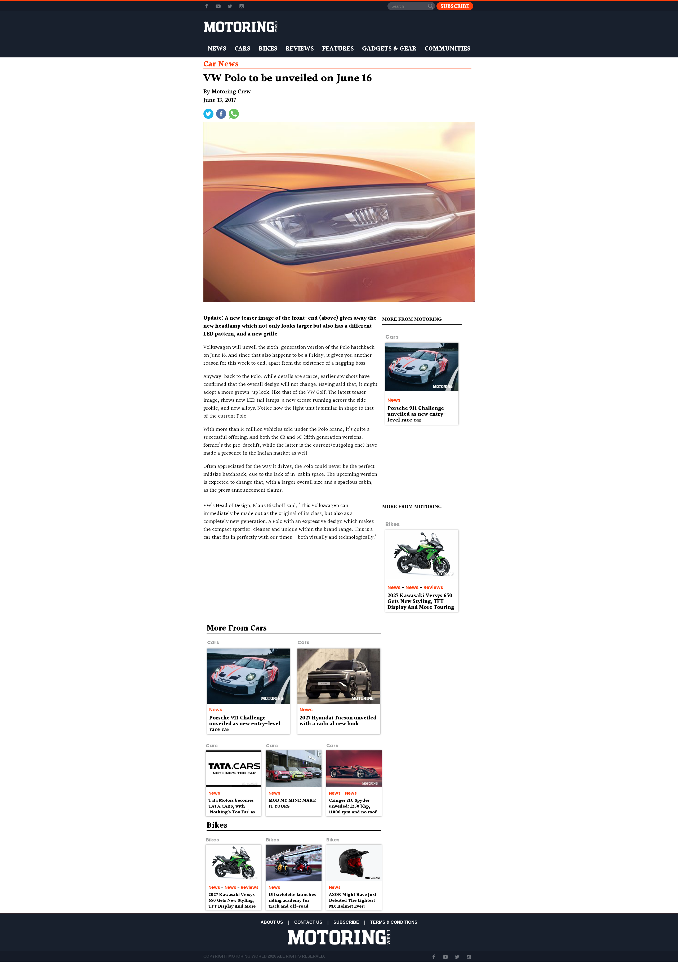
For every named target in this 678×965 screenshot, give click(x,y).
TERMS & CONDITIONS (393, 922)
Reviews (300, 49)
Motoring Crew (231, 92)
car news (221, 64)
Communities (447, 49)
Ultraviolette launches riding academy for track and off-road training (292, 903)
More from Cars (237, 628)
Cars (242, 49)
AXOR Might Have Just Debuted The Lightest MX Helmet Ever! (352, 900)
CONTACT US (308, 922)
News (217, 49)
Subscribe (454, 6)
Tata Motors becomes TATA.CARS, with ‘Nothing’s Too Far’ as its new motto (231, 809)
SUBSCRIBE (346, 922)
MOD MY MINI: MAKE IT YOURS (292, 803)
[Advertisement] (429, 662)
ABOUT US (272, 922)
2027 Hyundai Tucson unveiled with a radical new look (338, 721)
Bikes (267, 49)
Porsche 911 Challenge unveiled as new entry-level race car (416, 414)
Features (338, 49)
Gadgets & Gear (389, 49)
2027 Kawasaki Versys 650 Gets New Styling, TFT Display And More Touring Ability (420, 605)
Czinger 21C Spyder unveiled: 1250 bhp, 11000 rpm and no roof (353, 806)
